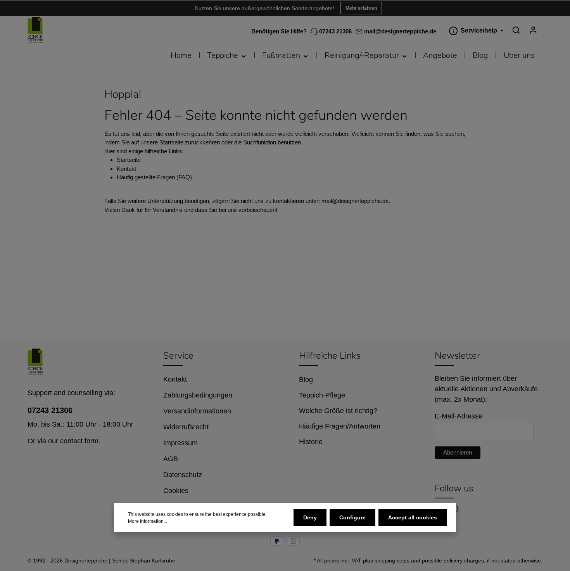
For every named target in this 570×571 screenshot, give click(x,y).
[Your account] (533, 30)
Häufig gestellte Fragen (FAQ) (154, 177)
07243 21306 (335, 31)
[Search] (516, 30)
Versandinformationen (197, 411)
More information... (147, 521)
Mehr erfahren (361, 8)
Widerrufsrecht (186, 427)
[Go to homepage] (35, 30)
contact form (79, 441)
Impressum (180, 443)
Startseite (129, 159)
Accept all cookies (412, 517)
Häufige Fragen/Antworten (339, 426)
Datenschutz (182, 475)
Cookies (175, 491)
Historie (311, 442)
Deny (310, 517)
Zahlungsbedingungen (197, 395)
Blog (306, 380)
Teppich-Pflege (322, 395)
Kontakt (126, 168)
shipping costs (392, 560)
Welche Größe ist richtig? (338, 411)
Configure (352, 517)
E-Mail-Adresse (458, 416)
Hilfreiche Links (330, 355)
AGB (170, 459)
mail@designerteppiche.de (355, 201)
